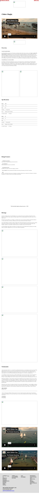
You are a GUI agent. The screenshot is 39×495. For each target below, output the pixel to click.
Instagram (4, 481)
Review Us (5, 478)
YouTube (4, 484)
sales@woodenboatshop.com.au (8, 490)
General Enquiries (6, 480)
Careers (16, 475)
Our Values (14, 477)
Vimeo (4, 483)
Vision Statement (15, 476)
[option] (19, 140)
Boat (22, 476)
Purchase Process (31, 481)
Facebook (4, 482)
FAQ (31, 479)
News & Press (32, 478)
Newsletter (5, 479)
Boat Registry (32, 482)
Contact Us (5, 477)
